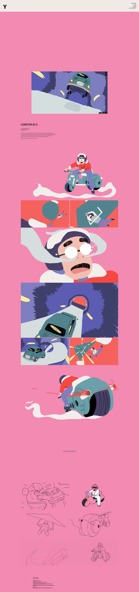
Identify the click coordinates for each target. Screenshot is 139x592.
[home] (5, 6)
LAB (134, 5)
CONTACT (132, 8)
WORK (134, 3)
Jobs (134, 6)
